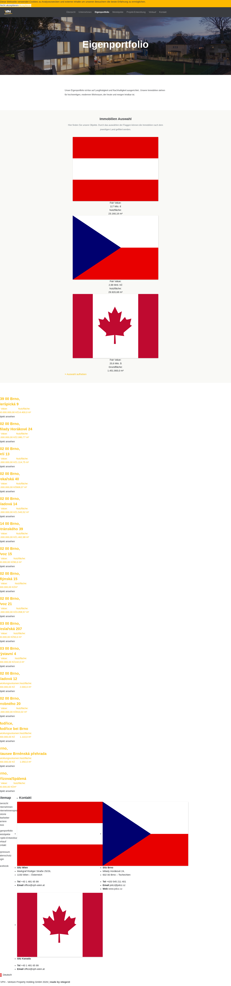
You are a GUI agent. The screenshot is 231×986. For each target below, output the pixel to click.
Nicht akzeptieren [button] (9, 5)
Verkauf (152, 12)
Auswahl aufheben (75, 374)
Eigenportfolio (102, 12)
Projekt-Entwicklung (136, 12)
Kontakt (162, 12)
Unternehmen (85, 12)
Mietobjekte (117, 12)
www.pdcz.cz (115, 888)
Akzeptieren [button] (25, 5)
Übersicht (70, 12)
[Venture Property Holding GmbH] (8, 12)
